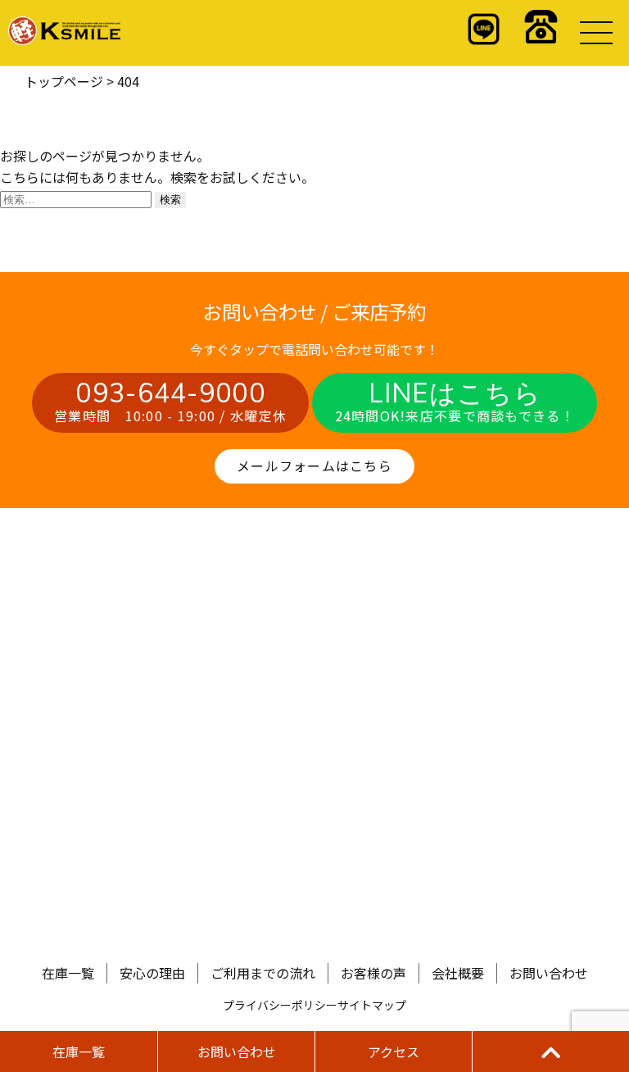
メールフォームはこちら (314, 465)
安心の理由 (152, 973)
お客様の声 (373, 973)
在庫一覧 (68, 973)
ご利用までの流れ (262, 973)
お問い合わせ (548, 973)
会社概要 (458, 973)
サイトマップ (371, 1005)
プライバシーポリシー (280, 1005)
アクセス (393, 1051)
